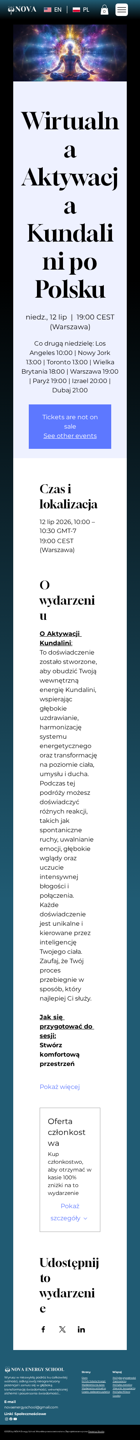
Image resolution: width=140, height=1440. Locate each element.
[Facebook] (11, 1419)
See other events (70, 435)
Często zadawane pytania (96, 1391)
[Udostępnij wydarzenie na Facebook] (43, 1329)
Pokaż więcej (60, 1087)
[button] (104, 10)
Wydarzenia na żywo (93, 1384)
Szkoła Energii (97, 1381)
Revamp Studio (96, 1431)
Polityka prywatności (124, 1377)
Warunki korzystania (124, 1388)
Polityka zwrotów (122, 1384)
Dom (85, 1377)
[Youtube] (15, 1419)
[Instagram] (7, 1419)
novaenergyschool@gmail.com (31, 1407)
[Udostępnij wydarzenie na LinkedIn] (81, 1329)
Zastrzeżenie (119, 1381)
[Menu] (122, 10)
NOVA (85, 1381)
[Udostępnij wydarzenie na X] (62, 1329)
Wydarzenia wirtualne (94, 1388)
